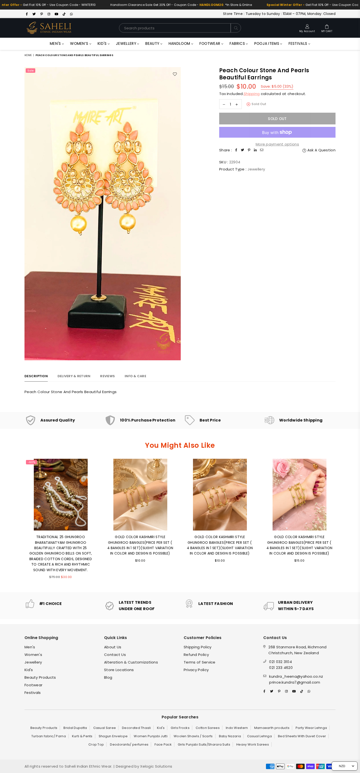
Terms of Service (200, 662)
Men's (56, 43)
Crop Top (96, 744)
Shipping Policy (198, 647)
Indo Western (237, 727)
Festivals (298, 43)
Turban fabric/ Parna (48, 736)
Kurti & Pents (82, 736)
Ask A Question (321, 150)
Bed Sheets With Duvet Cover (302, 736)
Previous (17, 522)
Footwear (210, 43)
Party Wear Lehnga (311, 727)
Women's (33, 654)
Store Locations (119, 669)
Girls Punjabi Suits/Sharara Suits (204, 744)
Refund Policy (196, 654)
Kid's (102, 43)
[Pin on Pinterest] (249, 150)
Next (342, 522)
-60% (31, 462)
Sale (30, 70)
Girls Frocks (180, 727)
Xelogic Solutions (155, 766)
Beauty (152, 43)
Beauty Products (40, 677)
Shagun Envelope (113, 736)
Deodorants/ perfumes (129, 744)
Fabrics (237, 43)
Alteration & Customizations (131, 662)
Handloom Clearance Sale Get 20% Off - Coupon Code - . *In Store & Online (163, 5)
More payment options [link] (277, 144)
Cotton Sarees (208, 727)
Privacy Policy (196, 669)
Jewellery (126, 43)
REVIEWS (107, 376)
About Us (112, 647)
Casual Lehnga (259, 736)
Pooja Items (267, 43)
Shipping (252, 93)
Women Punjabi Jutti (151, 736)
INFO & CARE (135, 376)
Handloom (179, 43)
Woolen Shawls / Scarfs (193, 736)
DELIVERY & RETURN (74, 376)
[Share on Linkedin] (255, 150)
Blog (108, 677)
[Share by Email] (262, 150)
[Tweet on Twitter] (243, 150)
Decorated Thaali (136, 727)
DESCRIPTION (36, 376)
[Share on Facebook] (236, 150)
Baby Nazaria (230, 736)
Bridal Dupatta (75, 727)
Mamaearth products (271, 727)
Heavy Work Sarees (252, 744)
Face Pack (163, 744)
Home (28, 55)
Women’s (79, 43)
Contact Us (115, 654)
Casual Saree (104, 727)
